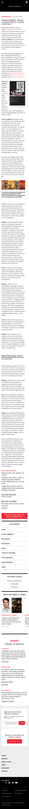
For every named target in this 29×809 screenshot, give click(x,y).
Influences (6, 539)
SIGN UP (21, 723)
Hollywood (14, 587)
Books (4, 755)
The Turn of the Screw (18, 77)
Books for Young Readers (14, 581)
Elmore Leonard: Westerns (14, 29)
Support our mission (8, 701)
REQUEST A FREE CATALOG (14, 741)
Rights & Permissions (21, 790)
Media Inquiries (6, 796)
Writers (5, 758)
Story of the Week (8, 553)
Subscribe (5, 684)
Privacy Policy (19, 793)
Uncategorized (7, 562)
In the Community (8, 534)
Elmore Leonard (6, 496)
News (4, 548)
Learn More (5, 661)
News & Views (6, 762)
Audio (4, 529)
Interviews (6, 543)
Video (4, 567)
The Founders (14, 584)
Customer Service (7, 793)
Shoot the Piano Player (17, 75)
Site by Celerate (6, 804)
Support (5, 771)
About (4, 765)
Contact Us (5, 790)
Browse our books (7, 682)
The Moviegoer (7, 557)
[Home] (14, 639)
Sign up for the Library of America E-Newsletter (14, 516)
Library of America (14, 6)
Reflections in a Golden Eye (16, 73)
